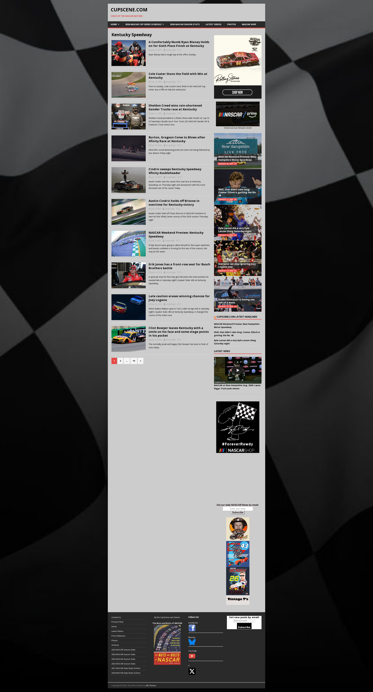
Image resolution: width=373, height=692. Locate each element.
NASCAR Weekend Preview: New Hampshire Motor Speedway (237, 158)
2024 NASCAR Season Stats (123, 654)
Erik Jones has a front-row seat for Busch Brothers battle (179, 266)
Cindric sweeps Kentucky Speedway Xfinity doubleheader (175, 171)
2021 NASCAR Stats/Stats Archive (125, 668)
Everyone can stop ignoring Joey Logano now (237, 265)
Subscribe (237, 512)
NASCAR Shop (249, 24)
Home (114, 24)
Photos (231, 24)
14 (134, 360)
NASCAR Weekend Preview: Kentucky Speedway (176, 234)
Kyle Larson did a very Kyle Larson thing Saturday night (234, 230)
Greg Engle (171, 50)
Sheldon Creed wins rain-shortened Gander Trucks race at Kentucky (175, 107)
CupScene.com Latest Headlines (237, 316)
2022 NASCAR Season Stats (123, 663)
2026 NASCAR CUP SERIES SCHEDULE (143, 24)
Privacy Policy (117, 621)
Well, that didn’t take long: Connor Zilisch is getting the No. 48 (237, 192)
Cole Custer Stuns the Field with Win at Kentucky (178, 76)
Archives (115, 645)
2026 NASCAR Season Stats (185, 24)
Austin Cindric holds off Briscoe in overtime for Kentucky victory (174, 203)
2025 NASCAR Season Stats (123, 649)
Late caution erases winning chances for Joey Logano (179, 298)
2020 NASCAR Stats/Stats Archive (125, 673)
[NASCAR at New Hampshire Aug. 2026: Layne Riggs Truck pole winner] (238, 370)
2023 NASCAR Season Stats (123, 659)
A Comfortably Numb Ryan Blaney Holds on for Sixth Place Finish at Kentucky (179, 44)
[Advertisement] (238, 482)
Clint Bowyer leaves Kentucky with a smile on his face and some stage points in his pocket (179, 331)
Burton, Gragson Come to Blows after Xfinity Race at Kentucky (177, 139)
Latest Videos (213, 24)
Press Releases (118, 635)
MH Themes (151, 685)
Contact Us (116, 617)
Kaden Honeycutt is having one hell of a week (236, 301)
